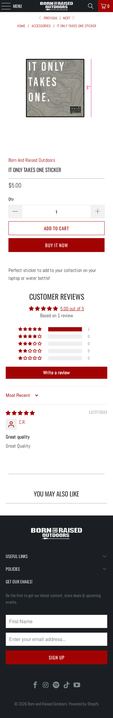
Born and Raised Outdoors (47, 704)
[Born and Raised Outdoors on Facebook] (35, 685)
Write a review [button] (56, 372)
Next (67, 18)
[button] (30, 329)
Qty (11, 199)
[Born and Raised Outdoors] (56, 6)
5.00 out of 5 (72, 308)
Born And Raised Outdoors (31, 160)
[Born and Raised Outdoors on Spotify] (56, 685)
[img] (20, 413)
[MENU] (2, 6)
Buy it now (56, 245)
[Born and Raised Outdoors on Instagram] (45, 685)
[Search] (90, 6)
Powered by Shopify (84, 704)
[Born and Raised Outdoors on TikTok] (66, 685)
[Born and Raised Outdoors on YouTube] (77, 685)
